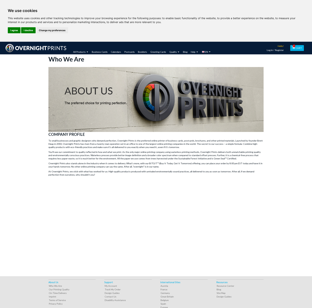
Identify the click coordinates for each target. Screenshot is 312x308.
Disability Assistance (115, 300)
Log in (270, 50)
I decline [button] (28, 30)
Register (279, 50)
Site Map (221, 293)
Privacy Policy (56, 303)
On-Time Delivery (58, 293)
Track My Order (113, 289)
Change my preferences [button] (52, 30)
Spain (163, 303)
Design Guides (112, 293)
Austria (164, 285)
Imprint (52, 296)
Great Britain (167, 296)
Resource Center (225, 285)
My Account (111, 285)
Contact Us (110, 296)
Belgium (165, 300)
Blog (219, 289)
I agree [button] (14, 30)
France (164, 289)
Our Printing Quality (59, 289)
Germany (165, 293)
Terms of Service (57, 300)
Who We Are (55, 285)
